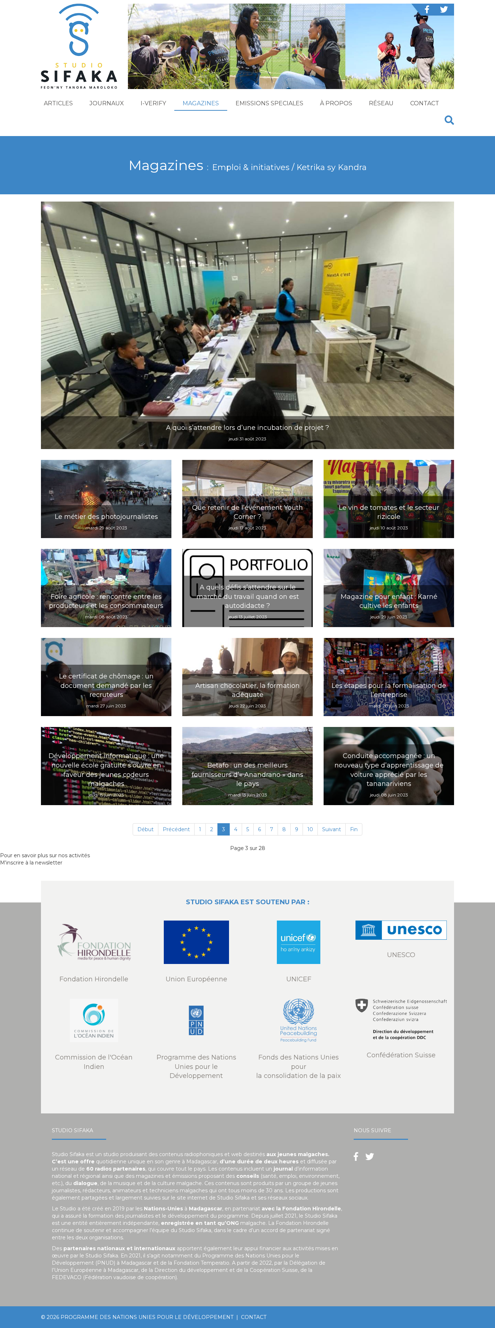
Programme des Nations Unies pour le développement (147, 1317)
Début (145, 829)
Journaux (107, 103)
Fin (354, 829)
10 (310, 829)
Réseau (381, 103)
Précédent (176, 829)
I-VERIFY (153, 103)
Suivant (331, 829)
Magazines (201, 103)
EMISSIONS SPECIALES (269, 103)
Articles (58, 103)
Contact (424, 103)
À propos (336, 103)
